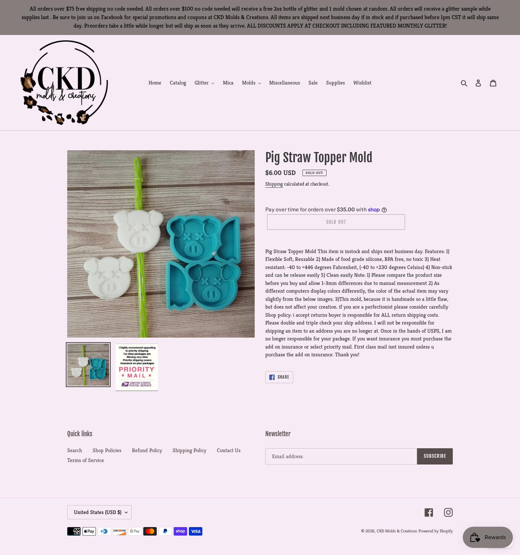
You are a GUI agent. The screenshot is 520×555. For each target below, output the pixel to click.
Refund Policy (147, 450)
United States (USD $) (97, 512)
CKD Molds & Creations (397, 530)
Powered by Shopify (435, 530)
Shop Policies (107, 450)
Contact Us (229, 450)
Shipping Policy (189, 450)
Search (74, 450)
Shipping (274, 184)
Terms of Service (85, 460)
